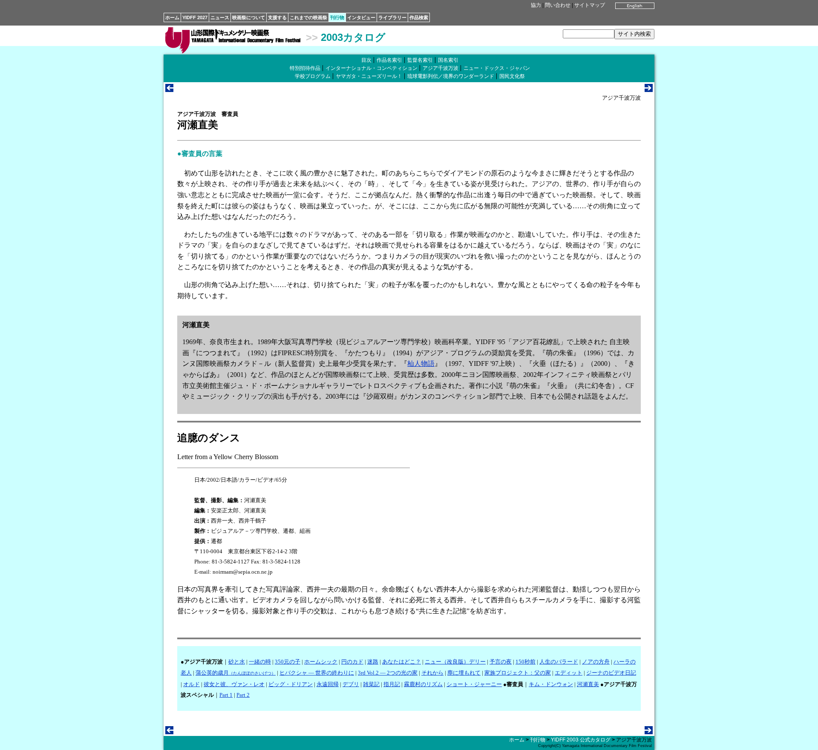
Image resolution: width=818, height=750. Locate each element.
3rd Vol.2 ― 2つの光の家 (388, 673)
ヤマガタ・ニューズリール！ (369, 76)
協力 (536, 5)
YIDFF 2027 (194, 17)
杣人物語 (421, 363)
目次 (366, 60)
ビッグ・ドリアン (290, 684)
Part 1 (226, 695)
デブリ (351, 684)
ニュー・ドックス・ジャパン (497, 68)
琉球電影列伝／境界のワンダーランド (450, 76)
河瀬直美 (588, 684)
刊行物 (337, 17)
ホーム (172, 17)
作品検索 (418, 17)
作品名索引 (389, 60)
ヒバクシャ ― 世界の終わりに (316, 673)
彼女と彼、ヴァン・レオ (234, 684)
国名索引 (448, 60)
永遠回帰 (328, 684)
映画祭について (248, 17)
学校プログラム (313, 76)
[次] (649, 89)
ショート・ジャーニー (474, 684)
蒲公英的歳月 (236, 673)
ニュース (219, 17)
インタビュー (361, 17)
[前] (169, 89)
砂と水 (236, 661)
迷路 (372, 661)
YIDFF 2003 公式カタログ (581, 740)
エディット (568, 673)
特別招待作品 (305, 68)
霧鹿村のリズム (423, 684)
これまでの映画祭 (308, 17)
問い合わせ (557, 5)
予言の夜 (501, 661)
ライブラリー (392, 17)
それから (432, 673)
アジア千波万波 (440, 68)
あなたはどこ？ (401, 661)
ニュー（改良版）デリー (455, 661)
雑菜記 (371, 684)
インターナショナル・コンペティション (371, 68)
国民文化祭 (512, 76)
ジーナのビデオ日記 (611, 673)
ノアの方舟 (596, 661)
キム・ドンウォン (551, 684)
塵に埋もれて (464, 673)
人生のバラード (558, 661)
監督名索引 (420, 60)
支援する (277, 17)
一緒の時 (260, 661)
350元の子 (287, 661)
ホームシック (320, 661)
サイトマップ (589, 5)
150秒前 (526, 661)
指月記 (391, 684)
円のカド (352, 661)
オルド (191, 684)
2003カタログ (353, 37)
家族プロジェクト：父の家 (517, 673)
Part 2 (243, 695)
